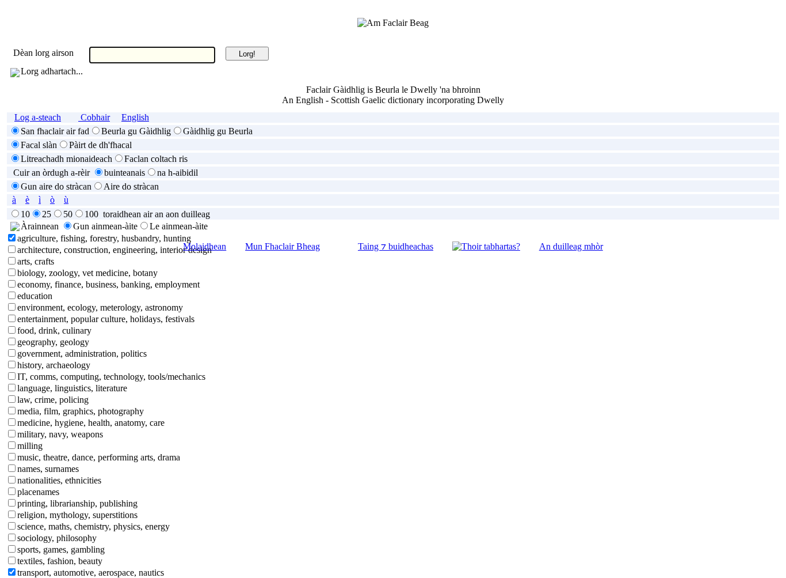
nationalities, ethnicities (59, 480)
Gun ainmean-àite (105, 226)
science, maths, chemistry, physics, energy (93, 526)
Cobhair (94, 117)
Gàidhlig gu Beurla (218, 131)
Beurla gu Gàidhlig (136, 131)
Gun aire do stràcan (56, 186)
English (135, 117)
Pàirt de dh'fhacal (100, 145)
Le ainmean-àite (179, 226)
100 (91, 214)
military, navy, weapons (60, 434)
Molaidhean (204, 246)
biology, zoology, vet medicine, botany (87, 273)
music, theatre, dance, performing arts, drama (98, 457)
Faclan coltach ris (156, 159)
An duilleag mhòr (571, 246)
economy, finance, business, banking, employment (108, 284)
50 (68, 214)
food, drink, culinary (54, 330)
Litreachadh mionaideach (66, 159)
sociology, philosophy (57, 538)
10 (25, 214)
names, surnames (48, 469)
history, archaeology (53, 365)
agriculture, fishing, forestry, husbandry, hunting (104, 238)
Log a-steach (37, 117)
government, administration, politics (82, 353)
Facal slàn (39, 145)
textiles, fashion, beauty (59, 561)
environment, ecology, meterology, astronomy (100, 307)
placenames (38, 492)
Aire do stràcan (131, 186)
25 (46, 214)
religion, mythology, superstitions (77, 515)
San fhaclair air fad (55, 131)
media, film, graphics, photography (80, 411)
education (34, 296)
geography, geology (53, 342)
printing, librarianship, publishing (77, 503)
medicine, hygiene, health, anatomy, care (91, 423)
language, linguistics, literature (72, 388)
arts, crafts (35, 261)
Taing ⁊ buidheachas (395, 246)
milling (30, 446)
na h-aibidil (177, 172)
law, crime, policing (53, 400)
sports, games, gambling (61, 549)
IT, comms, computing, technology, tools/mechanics (111, 376)
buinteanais (124, 172)
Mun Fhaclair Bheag (282, 246)
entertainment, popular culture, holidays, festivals (105, 319)
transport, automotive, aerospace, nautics (90, 572)
